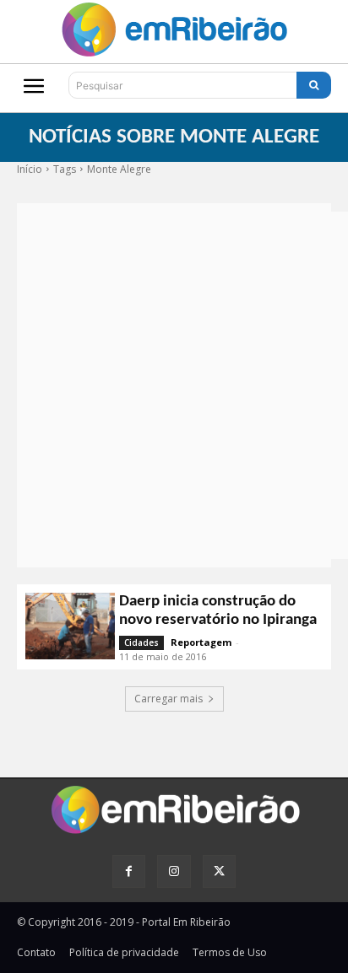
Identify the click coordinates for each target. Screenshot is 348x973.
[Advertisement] (174, 385)
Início (29, 169)
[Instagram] (173, 871)
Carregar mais (168, 698)
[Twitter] (219, 871)
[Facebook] (128, 871)
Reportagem (201, 642)
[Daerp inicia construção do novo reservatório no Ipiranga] (70, 626)
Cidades (141, 642)
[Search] (313, 85)
